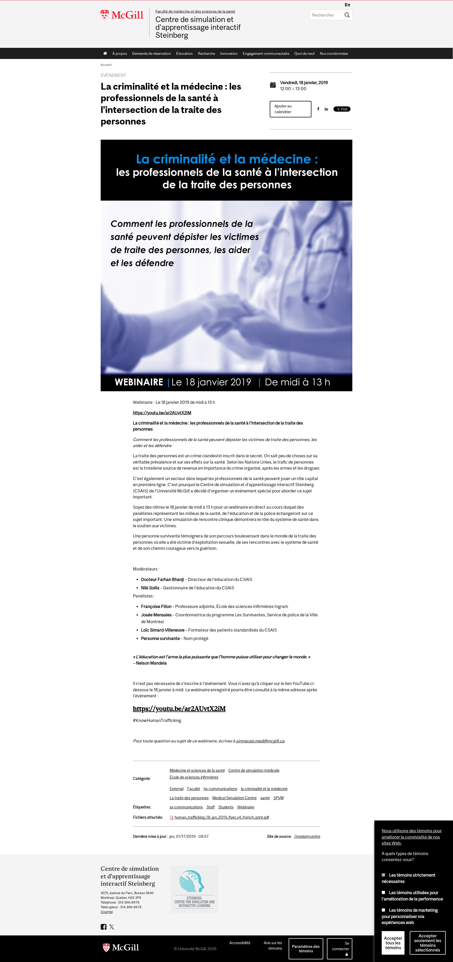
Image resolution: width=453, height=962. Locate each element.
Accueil (105, 53)
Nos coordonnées (334, 53)
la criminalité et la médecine (264, 788)
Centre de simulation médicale (253, 770)
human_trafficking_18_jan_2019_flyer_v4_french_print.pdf (222, 817)
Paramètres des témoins (306, 948)
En (347, 4)
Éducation (184, 53)
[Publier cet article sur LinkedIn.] (326, 109)
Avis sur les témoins (273, 945)
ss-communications (186, 807)
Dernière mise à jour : (150, 836)
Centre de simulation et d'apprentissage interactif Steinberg (198, 27)
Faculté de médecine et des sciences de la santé (195, 11)
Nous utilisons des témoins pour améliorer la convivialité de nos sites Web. (412, 836)
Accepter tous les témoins (393, 943)
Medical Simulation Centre (234, 798)
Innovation (229, 53)
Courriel (107, 912)
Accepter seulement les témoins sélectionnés (427, 942)
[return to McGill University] (121, 948)
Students (226, 807)
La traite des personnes (189, 798)
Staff (211, 807)
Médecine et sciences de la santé (197, 770)
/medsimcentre (307, 836)
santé (265, 798)
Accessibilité (239, 943)
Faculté (193, 788)
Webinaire (245, 807)
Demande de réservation (151, 53)
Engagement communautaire (266, 53)
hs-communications (220, 788)
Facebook (104, 926)
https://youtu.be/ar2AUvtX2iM (162, 412)
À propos (119, 53)
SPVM (278, 798)
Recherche (206, 53)
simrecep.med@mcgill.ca (260, 740)
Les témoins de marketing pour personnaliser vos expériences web (410, 916)
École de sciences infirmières (194, 777)
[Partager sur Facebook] (318, 109)
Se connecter (340, 946)
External (177, 788)
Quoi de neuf (304, 53)
